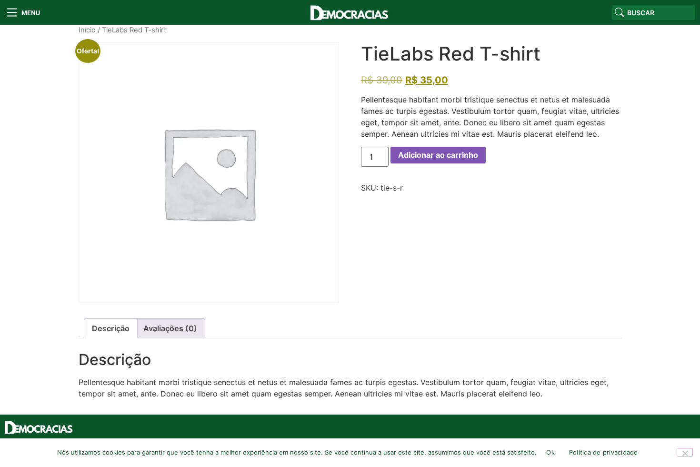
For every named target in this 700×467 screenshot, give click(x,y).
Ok (550, 452)
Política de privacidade (603, 452)
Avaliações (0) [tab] (170, 328)
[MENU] (12, 12)
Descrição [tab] (111, 328)
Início (87, 30)
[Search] (686, 12)
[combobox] (644, 12)
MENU (30, 13)
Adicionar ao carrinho (438, 155)
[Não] (685, 452)
